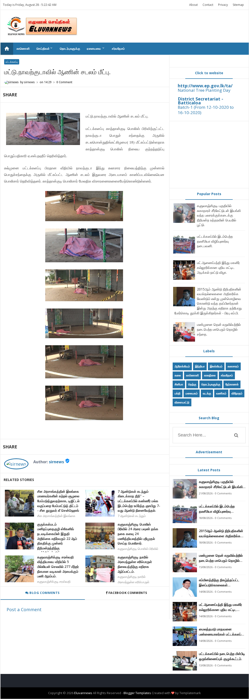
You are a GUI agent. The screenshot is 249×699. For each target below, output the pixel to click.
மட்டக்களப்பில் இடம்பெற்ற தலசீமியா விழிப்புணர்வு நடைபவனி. (215, 241)
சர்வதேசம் (118, 48)
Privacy (223, 5)
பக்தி (177, 393)
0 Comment (64, 82)
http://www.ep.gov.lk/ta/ (205, 86)
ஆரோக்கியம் (182, 366)
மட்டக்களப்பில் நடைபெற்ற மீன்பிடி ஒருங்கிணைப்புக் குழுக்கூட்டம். (222, 656)
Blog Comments (44, 592)
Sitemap (238, 5)
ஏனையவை (96, 48)
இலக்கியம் (216, 366)
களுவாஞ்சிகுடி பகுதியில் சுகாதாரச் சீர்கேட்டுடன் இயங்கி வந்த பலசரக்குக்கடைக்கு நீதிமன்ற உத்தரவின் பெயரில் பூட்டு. (219, 215)
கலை (178, 375)
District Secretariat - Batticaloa (200, 101)
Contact (208, 5)
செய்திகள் (44, 48)
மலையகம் (192, 393)
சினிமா (179, 384)
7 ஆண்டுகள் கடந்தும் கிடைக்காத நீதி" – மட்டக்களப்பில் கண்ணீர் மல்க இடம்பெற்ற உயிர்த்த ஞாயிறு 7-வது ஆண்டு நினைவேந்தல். (139, 501)
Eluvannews (83, 693)
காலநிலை (210, 375)
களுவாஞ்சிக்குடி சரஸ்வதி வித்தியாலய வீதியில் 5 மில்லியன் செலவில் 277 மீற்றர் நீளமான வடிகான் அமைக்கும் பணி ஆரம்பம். (58, 566)
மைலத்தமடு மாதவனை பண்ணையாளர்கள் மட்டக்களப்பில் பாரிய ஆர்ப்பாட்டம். (222, 632)
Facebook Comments (127, 592)
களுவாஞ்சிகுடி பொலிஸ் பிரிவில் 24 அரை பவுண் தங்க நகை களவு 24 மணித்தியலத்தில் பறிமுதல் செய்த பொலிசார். (138, 533)
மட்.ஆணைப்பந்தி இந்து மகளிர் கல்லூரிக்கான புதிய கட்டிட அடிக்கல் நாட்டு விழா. (218, 267)
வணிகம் (221, 393)
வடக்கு (207, 393)
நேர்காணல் (232, 384)
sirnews (56, 461)
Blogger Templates (137, 693)
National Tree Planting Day (204, 90)
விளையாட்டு (182, 402)
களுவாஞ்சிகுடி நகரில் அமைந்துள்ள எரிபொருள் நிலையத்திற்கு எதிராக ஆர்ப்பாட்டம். (135, 564)
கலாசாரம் (233, 366)
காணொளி (23, 48)
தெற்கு (192, 384)
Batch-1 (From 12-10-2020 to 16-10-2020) (206, 109)
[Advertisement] (209, 154)
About (193, 5)
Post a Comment (24, 609)
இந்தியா (200, 366)
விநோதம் (236, 393)
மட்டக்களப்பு (12, 62)
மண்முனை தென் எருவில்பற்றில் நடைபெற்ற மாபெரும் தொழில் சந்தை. (219, 329)
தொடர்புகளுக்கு (70, 48)
